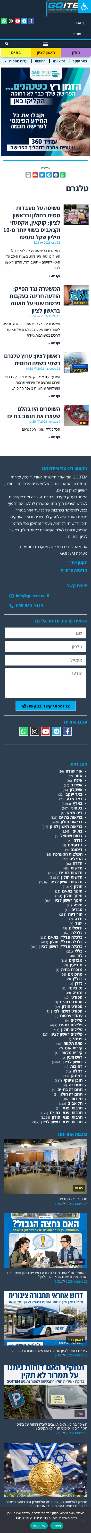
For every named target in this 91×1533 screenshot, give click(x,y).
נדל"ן (78, 978)
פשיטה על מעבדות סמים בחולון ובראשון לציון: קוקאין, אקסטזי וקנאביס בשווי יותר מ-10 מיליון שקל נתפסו (31, 222)
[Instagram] (11, 21)
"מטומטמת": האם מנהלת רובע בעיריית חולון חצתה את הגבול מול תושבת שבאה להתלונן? (47, 1274)
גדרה (78, 840)
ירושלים (76, 928)
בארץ (78, 803)
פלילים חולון (72, 1029)
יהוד (79, 923)
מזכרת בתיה (72, 969)
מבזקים (76, 960)
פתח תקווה (73, 1043)
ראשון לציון (46, 52)
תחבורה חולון (71, 1094)
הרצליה (76, 858)
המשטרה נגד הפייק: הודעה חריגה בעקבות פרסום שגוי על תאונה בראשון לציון (34, 299)
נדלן (79, 983)
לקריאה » (54, 275)
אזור (79, 775)
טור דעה (75, 914)
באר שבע (74, 798)
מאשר (57, 1526)
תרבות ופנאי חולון (67, 1117)
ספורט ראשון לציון (67, 1011)
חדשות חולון (72, 877)
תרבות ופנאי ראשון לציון (62, 1121)
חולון (76, 52)
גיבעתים (75, 845)
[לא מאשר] (83, 1520)
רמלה (78, 1071)
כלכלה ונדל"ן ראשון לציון (61, 946)
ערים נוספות (18, 61)
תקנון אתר (78, 562)
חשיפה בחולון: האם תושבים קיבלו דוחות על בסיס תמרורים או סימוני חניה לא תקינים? (52, 1426)
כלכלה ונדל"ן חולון (66, 942)
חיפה (78, 905)
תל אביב (75, 1103)
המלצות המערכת (68, 854)
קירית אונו (74, 1048)
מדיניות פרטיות (74, 570)
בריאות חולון (72, 822)
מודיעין (76, 965)
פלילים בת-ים (71, 1025)
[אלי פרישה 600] (45, 154)
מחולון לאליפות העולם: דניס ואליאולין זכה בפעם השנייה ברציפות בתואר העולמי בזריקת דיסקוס (46, 1503)
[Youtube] (18, 21)
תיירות (77, 1098)
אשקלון (76, 789)
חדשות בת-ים (71, 872)
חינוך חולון (73, 895)
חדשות (77, 868)
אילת (78, 780)
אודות (77, 34)
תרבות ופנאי (72, 1108)
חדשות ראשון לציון (66, 882)
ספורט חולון (72, 1006)
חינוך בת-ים (72, 891)
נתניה (78, 992)
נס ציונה (59, 61)
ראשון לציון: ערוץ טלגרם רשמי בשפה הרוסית (32, 359)
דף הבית (80, 22)
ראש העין (75, 1057)
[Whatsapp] (4, 21)
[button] (84, 6)
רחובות (40, 61)
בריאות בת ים (71, 817)
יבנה (79, 918)
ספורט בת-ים (71, 1002)
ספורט (77, 997)
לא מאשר (39, 1526)
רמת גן (77, 1075)
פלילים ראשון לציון (66, 1034)
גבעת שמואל (71, 835)
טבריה (77, 909)
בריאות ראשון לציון (66, 826)
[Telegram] (24, 21)
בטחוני (77, 808)
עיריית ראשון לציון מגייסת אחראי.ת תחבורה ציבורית (49, 1350)
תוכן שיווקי (73, 1080)
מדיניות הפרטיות (31, 1517)
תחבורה (76, 1085)
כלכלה (77, 932)
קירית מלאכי (71, 1052)
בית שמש (74, 812)
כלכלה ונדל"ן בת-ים (65, 937)
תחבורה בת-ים (70, 1089)
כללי (79, 951)
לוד (80, 955)
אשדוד (77, 785)
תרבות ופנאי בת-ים (66, 1112)
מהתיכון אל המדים (73, 1198)
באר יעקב (80, 61)
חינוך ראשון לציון (68, 900)
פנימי (78, 1038)
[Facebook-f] (31, 21)
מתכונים (75, 974)
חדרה (78, 863)
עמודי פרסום (71, 1015)
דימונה (77, 849)
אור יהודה (74, 771)
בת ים (16, 52)
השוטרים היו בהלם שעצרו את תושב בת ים (33, 412)
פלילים (77, 1020)
